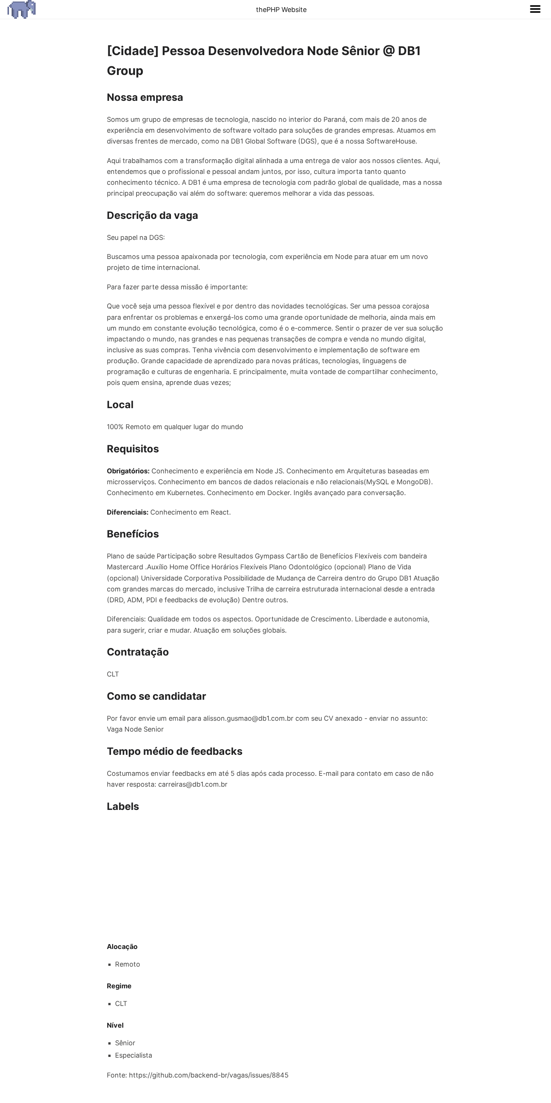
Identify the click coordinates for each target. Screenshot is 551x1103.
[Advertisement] (275, 877)
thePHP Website (281, 9)
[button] (535, 9)
